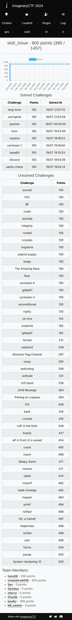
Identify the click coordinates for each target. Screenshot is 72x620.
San (10, 584)
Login (63, 27)
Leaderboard (27, 27)
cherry (12, 593)
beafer (12, 601)
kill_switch (15, 605)
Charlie (12, 597)
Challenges (7, 27)
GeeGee (13, 588)
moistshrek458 (18, 580)
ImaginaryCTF (28, 616)
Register (46, 27)
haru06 (13, 576)
